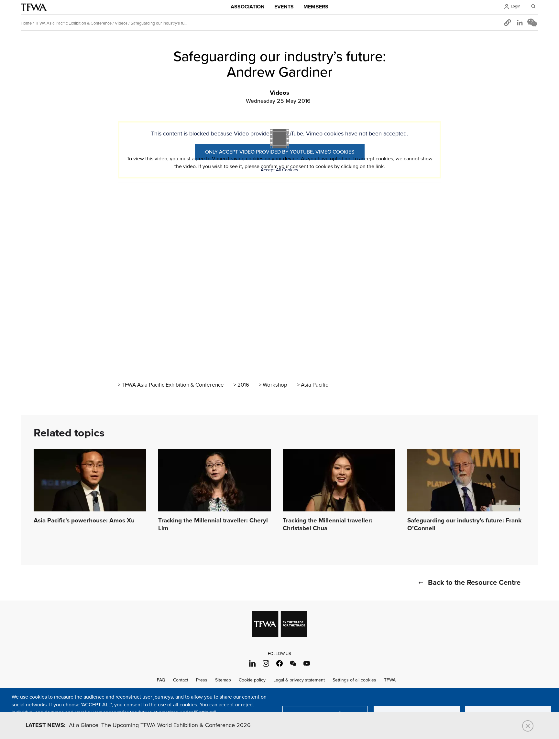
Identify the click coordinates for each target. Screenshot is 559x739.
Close (527, 726)
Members (315, 7)
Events (284, 7)
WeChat (293, 663)
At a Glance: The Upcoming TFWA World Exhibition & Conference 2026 (138, 725)
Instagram (266, 663)
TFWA (34, 7)
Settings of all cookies (354, 680)
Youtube (307, 663)
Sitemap (223, 680)
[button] (507, 22)
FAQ (161, 680)
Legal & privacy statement (299, 680)
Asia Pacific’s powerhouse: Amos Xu (84, 521)
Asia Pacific (314, 385)
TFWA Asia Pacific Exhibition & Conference (73, 23)
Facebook (280, 663)
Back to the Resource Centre (474, 582)
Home (26, 23)
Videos (121, 23)
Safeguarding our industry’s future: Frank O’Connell (464, 524)
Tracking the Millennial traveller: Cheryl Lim (213, 524)
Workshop (275, 385)
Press (201, 680)
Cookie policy (252, 680)
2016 (243, 385)
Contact (180, 680)
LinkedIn (252, 663)
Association (248, 7)
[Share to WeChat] (532, 22)
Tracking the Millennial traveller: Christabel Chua (327, 524)
